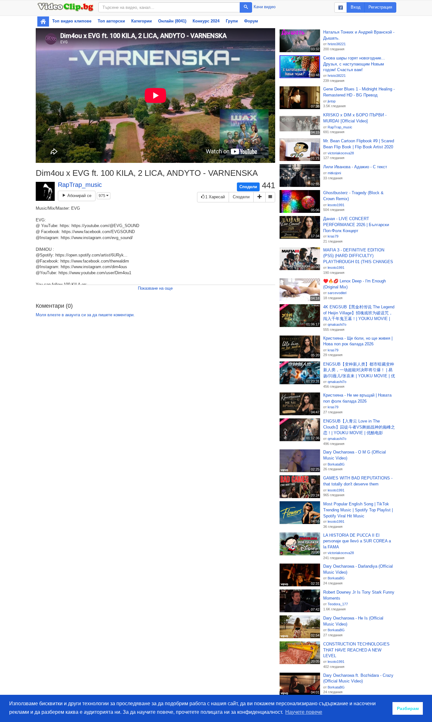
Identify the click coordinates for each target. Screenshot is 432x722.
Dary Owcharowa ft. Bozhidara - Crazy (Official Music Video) (358, 678)
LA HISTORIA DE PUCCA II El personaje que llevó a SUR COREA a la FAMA (357, 541)
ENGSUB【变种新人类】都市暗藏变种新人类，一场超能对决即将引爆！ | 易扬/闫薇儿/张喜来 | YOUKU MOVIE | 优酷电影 (359, 370)
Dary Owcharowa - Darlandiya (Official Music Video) (358, 569)
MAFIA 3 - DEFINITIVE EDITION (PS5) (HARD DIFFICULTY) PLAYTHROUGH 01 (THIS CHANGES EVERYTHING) (358, 256)
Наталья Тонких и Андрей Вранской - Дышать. (358, 35)
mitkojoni (334, 173)
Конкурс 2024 (206, 21)
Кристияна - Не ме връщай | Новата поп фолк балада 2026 (357, 398)
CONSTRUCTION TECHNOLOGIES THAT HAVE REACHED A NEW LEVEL (356, 650)
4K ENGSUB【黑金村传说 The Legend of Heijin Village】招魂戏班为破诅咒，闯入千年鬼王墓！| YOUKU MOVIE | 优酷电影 (358, 313)
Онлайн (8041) (172, 21)
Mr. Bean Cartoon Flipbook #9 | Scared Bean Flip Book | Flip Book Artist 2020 (358, 144)
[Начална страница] (43, 21)
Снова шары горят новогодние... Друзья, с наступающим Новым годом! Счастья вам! (354, 64)
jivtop (332, 101)
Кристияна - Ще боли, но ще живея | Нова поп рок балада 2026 (357, 341)
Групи (232, 21)
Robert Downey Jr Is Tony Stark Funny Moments (358, 595)
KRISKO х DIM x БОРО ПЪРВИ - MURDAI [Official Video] (354, 118)
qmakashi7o (337, 324)
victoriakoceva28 (341, 153)
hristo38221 (337, 44)
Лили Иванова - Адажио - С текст (355, 166)
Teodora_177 (338, 604)
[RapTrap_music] (45, 191)
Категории (141, 21)
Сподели (248, 186)
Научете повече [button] (303, 712)
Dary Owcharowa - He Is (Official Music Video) (353, 621)
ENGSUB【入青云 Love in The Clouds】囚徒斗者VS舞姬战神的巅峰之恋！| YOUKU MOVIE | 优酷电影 (359, 427)
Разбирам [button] (408, 708)
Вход (356, 7)
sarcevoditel (337, 293)
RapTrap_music (80, 184)
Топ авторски (111, 21)
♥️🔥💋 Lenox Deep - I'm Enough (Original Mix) (354, 284)
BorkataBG (336, 464)
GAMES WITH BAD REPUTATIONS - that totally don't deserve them (357, 481)
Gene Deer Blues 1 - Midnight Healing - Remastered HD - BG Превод (359, 92)
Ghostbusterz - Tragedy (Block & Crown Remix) (353, 195)
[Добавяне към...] (259, 197)
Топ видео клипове (71, 21)
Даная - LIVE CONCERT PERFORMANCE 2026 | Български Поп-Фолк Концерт (356, 224)
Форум (251, 21)
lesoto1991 (336, 205)
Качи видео (264, 6)
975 (102, 196)
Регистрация (380, 7)
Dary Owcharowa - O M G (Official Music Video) (354, 455)
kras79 (333, 236)
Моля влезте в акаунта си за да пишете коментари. (85, 314)
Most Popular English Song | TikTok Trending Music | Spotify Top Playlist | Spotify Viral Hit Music (358, 510)
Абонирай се (78, 195)
